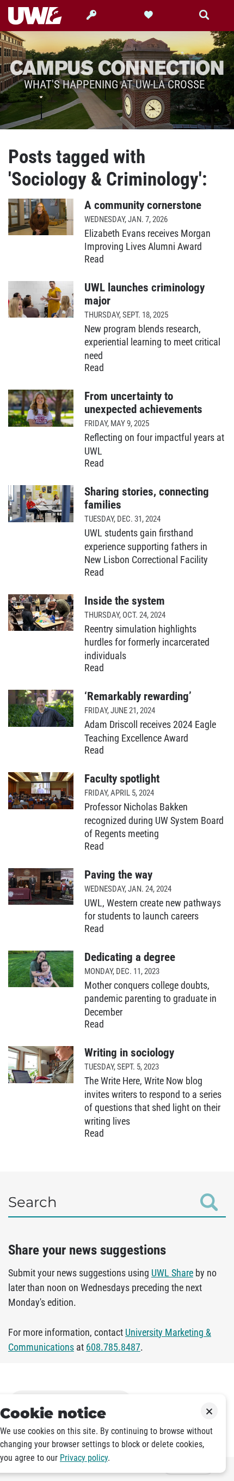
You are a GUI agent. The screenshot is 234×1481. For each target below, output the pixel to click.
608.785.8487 (113, 1347)
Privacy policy (84, 1458)
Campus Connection (117, 67)
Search (32, 1202)
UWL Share (172, 1273)
